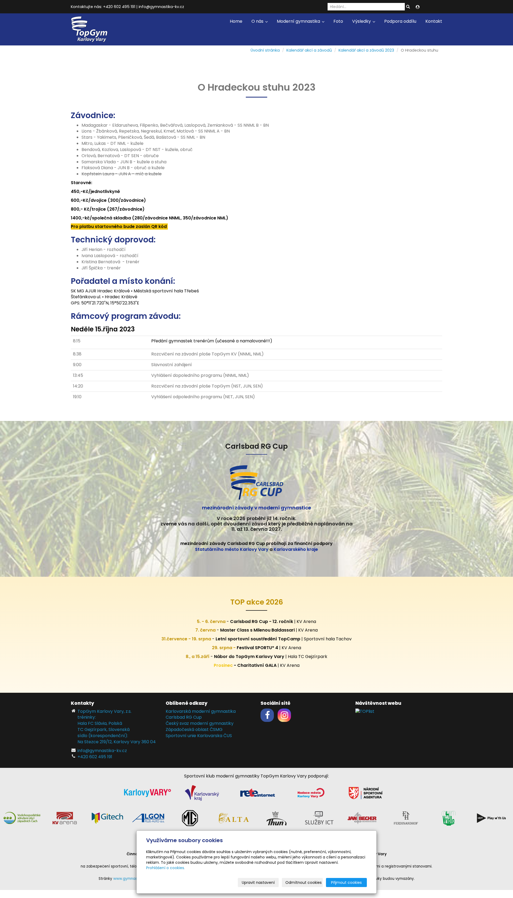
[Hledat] (408, 7)
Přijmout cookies (346, 882)
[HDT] (491, 818)
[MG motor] (190, 818)
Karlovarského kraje (296, 549)
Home (236, 21)
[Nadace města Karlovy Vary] (311, 792)
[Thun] (276, 818)
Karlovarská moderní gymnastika (201, 711)
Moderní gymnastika (299, 21)
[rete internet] (257, 792)
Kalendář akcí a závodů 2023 (366, 50)
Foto (338, 21)
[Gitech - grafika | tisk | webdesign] (107, 818)
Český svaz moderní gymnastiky (200, 723)
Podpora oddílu (400, 21)
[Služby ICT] (319, 818)
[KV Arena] (64, 818)
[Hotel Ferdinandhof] (405, 818)
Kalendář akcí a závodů (309, 50)
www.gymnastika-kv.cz (133, 878)
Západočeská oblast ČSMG (194, 729)
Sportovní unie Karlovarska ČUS (199, 736)
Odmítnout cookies (303, 882)
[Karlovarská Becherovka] (362, 818)
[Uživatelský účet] (417, 7)
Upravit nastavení (258, 882)
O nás (258, 21)
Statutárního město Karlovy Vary (232, 549)
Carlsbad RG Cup (184, 717)
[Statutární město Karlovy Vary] (147, 792)
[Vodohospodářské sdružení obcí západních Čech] (22, 818)
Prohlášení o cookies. (165, 867)
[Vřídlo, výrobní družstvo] (448, 818)
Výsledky (362, 21)
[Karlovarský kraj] (202, 792)
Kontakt (433, 21)
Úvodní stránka (265, 50)
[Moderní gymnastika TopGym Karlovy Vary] (89, 29)
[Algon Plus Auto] (148, 818)
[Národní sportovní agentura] (365, 792)
